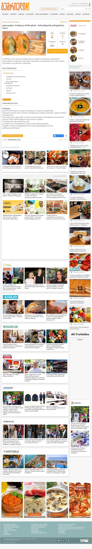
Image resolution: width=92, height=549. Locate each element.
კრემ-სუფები (8, 528)
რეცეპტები (12, 514)
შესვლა (74, 3)
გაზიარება (59, 135)
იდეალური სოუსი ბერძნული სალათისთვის (79, 328)
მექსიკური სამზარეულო (12, 527)
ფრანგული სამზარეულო (66, 524)
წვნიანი (6, 533)
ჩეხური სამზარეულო (65, 525)
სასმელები (7, 534)
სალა (18, 139)
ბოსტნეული (62, 530)
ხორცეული (35, 528)
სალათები (34, 530)
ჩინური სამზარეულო (38, 527)
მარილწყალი (12, 139)
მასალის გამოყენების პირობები (12, 540)
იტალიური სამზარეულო (39, 524)
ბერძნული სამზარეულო (39, 525)
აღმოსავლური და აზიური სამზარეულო (71, 527)
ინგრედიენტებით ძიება (49, 9)
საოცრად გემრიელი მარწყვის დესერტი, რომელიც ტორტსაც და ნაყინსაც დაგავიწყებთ (80, 276)
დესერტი (61, 531)
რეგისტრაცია (83, 3)
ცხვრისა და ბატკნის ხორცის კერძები (70, 528)
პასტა (5, 531)
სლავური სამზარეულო (11, 525)
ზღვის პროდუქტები (10, 530)
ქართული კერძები (10, 524)
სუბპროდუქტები (36, 531)
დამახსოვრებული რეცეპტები (78, 5)
